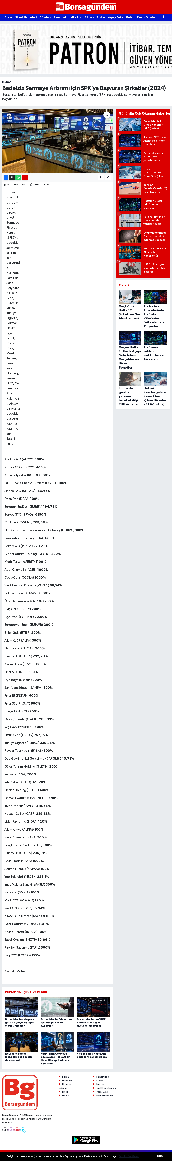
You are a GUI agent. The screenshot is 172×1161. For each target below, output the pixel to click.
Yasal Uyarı (102, 1092)
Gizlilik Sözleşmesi (106, 1088)
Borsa (8, 17)
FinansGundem (147, 17)
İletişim (100, 1084)
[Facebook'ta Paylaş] (6, 177)
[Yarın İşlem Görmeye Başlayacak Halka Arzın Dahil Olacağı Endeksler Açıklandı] (57, 1041)
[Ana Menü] (168, 17)
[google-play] (86, 1139)
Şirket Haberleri (26, 17)
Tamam (160, 1156)
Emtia (101, 17)
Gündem (45, 17)
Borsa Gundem (104, 1095)
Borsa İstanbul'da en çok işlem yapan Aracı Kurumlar (56, 1022)
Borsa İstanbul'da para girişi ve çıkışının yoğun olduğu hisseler (19, 1022)
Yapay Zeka (115, 17)
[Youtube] (17, 1130)
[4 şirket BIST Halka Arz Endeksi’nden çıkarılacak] (93, 1041)
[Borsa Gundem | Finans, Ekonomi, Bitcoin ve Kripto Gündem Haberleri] (86, 7)
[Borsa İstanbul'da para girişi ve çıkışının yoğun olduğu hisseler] (21, 1007)
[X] (5, 1130)
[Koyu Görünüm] (164, 17)
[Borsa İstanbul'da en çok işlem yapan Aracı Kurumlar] (57, 1007)
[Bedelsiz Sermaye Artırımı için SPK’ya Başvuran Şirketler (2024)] (57, 141)
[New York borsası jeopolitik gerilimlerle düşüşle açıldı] (21, 1041)
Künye (99, 1080)
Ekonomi (60, 17)
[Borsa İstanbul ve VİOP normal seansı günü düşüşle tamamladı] (93, 1007)
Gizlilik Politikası (129, 1156)
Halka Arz (75, 17)
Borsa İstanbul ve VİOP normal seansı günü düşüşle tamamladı (91, 1022)
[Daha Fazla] (25, 177)
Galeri (130, 17)
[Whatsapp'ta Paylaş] (18, 177)
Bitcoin (89, 17)
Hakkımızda (102, 1077)
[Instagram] (11, 1130)
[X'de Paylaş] (12, 177)
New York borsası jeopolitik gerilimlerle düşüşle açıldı (19, 1057)
